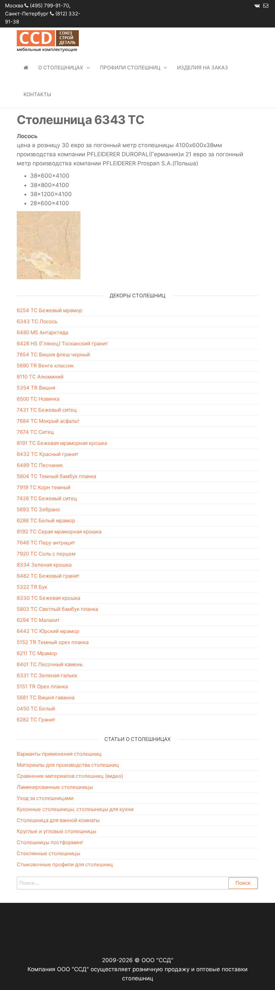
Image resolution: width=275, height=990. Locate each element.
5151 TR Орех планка (42, 686)
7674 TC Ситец (35, 432)
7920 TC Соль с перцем (46, 553)
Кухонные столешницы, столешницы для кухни (75, 809)
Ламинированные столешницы (55, 787)
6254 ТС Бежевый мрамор (49, 310)
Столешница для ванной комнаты (58, 820)
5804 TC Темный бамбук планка (56, 476)
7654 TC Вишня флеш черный (53, 354)
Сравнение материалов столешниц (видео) (70, 776)
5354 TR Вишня (36, 388)
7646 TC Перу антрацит (46, 542)
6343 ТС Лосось (37, 321)
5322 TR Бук (32, 587)
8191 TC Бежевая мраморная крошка (62, 443)
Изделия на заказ (202, 67)
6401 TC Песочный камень (49, 664)
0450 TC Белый (36, 708)
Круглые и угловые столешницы (56, 831)
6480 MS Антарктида (42, 332)
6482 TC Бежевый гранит (48, 576)
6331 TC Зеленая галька (47, 675)
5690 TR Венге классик (45, 365)
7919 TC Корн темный (43, 487)
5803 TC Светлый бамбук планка (57, 609)
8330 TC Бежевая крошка (48, 598)
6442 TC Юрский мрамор (48, 631)
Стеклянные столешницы (48, 853)
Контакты (37, 94)
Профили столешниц (130, 67)
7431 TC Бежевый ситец (47, 410)
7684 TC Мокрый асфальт (48, 421)
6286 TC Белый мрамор (46, 520)
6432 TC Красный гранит (47, 454)
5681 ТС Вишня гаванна (45, 697)
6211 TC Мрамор (37, 653)
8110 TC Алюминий (40, 376)
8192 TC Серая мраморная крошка (59, 531)
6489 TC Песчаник (40, 465)
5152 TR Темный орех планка (53, 642)
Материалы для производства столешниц (68, 765)
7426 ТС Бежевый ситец (47, 498)
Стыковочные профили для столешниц (65, 864)
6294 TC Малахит (38, 620)
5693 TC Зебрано (38, 509)
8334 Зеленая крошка (44, 565)
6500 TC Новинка (38, 399)
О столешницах (60, 67)
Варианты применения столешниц (59, 754)
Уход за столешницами (45, 798)
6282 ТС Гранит (36, 719)
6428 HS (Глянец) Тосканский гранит (62, 343)
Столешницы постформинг (50, 842)
